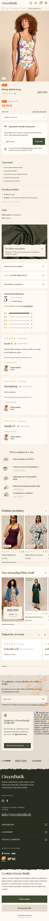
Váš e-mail (7, 699)
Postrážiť (39, 141)
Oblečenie (15, 8)
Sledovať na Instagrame (15, 745)
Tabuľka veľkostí (39, 112)
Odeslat (43, 699)
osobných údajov (37, 705)
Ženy (7, 8)
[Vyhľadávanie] (30, 3)
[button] (45, 634)
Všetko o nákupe (19, 470)
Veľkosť (5, 112)
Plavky (23, 8)
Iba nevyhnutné (24, 908)
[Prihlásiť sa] (35, 3)
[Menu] (45, 3)
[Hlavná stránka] (9, 3)
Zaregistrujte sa (27, 148)
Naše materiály (18, 489)
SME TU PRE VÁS (18, 496)
